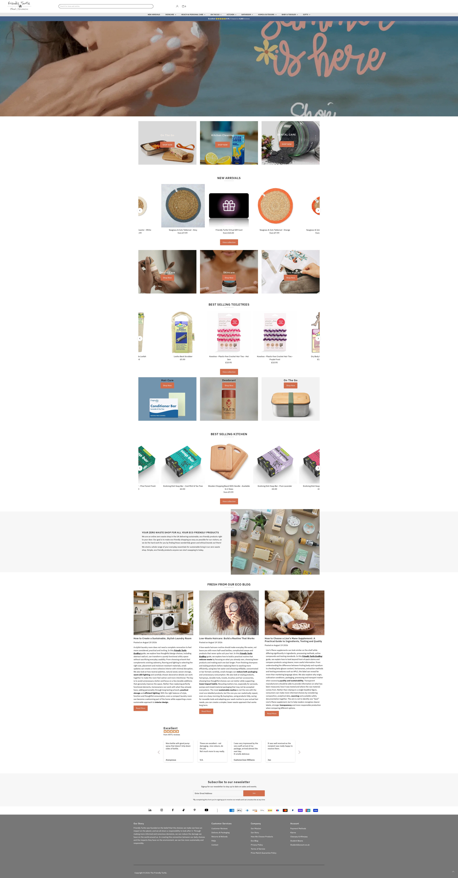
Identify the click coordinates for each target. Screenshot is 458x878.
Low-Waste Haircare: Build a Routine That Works (227, 638)
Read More (140, 708)
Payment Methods (298, 828)
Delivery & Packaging (220, 832)
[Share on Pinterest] (195, 810)
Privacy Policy (257, 845)
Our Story (255, 832)
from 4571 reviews (172, 734)
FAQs (213, 841)
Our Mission (256, 828)
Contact (214, 845)
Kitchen (231, 14)
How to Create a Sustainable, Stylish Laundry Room (163, 638)
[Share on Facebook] (172, 810)
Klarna (293, 832)
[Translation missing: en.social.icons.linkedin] (150, 810)
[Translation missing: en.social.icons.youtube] (206, 810)
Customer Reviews (219, 828)
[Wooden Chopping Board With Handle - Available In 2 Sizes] (229, 462)
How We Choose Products (262, 836)
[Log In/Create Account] (177, 6)
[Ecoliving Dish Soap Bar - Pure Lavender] (275, 462)
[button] (47, 856)
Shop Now (167, 277)
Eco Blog (254, 841)
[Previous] (140, 210)
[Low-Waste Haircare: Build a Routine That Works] (229, 612)
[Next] (318, 210)
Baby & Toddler (289, 14)
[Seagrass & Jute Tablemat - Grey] (183, 206)
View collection (229, 242)
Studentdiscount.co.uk (300, 845)
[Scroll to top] (453, 871)
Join (254, 793)
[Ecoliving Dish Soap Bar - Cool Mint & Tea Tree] (183, 462)
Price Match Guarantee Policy (263, 853)
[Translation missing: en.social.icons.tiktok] (184, 810)
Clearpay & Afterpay (299, 836)
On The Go (215, 14)
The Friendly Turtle (158, 873)
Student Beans (296, 841)
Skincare (169, 14)
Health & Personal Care (192, 14)
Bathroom (246, 14)
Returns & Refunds (219, 836)
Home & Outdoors (266, 14)
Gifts (306, 14)
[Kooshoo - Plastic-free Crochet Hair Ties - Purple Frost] (275, 332)
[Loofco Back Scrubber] (183, 332)
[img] (230, 731)
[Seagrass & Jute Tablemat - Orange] (275, 206)
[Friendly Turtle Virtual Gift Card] (229, 206)
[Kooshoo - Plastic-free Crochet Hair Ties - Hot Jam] (229, 332)
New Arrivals (154, 14)
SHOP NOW (167, 144)
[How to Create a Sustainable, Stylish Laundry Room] (163, 612)
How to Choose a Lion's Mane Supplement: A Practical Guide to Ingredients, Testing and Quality (293, 640)
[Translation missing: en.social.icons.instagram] (162, 810)
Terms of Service (258, 849)
